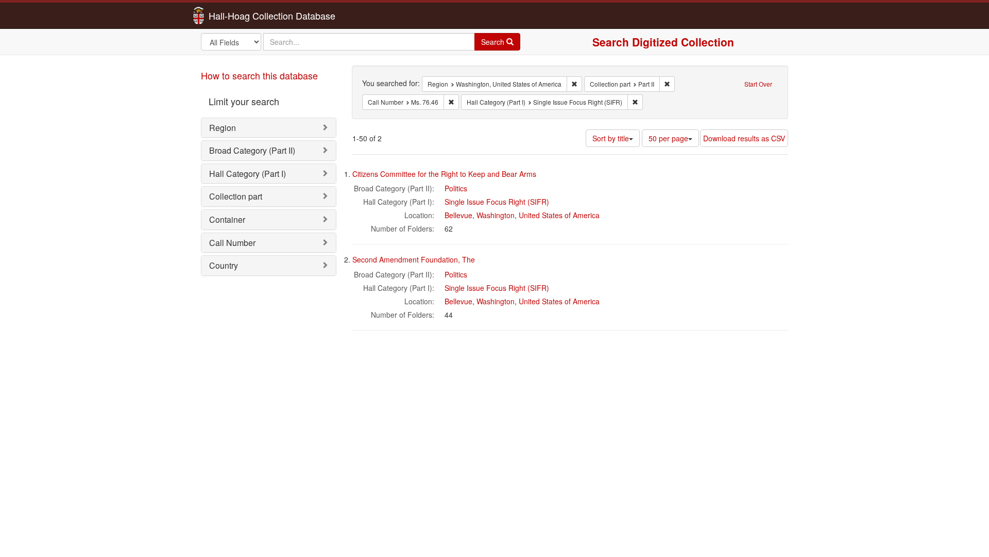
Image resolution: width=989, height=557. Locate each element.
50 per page (668, 138)
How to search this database (259, 75)
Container (227, 219)
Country (223, 265)
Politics (456, 188)
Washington (495, 215)
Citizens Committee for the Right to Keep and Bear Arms (444, 174)
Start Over (758, 83)
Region (222, 128)
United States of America (559, 215)
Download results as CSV (744, 138)
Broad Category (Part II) (252, 150)
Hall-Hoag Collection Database (239, 15)
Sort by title (610, 138)
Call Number (232, 243)
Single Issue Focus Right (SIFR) (497, 201)
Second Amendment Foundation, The (413, 259)
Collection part (235, 196)
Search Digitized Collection (663, 42)
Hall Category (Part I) (247, 173)
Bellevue (458, 215)
